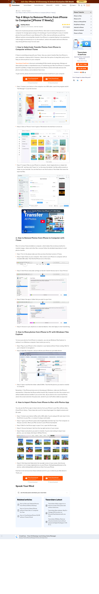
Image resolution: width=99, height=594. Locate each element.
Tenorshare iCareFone (22, 63)
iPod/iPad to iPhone (79, 24)
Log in (88, 5)
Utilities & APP (49, 5)
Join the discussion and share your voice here (33, 492)
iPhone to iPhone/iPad (80, 21)
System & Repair (27, 5)
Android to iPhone (79, 27)
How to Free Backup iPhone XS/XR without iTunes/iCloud (30, 516)
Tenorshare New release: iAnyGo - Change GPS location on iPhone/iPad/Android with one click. (58, 513)
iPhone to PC (77, 18)
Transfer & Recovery (38, 5)
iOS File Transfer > (27, 11)
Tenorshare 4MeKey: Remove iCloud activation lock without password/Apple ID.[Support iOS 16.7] (57, 521)
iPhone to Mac (78, 16)
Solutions (64, 5)
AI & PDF (57, 5)
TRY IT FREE (83, 64)
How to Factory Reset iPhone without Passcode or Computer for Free (29, 510)
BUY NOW (83, 68)
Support (74, 5)
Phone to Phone (78, 33)
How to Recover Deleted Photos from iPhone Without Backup (29, 504)
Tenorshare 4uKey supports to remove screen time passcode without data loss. (57, 505)
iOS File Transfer (38, 26)
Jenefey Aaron (25, 24)
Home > (19, 11)
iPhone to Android (79, 30)
